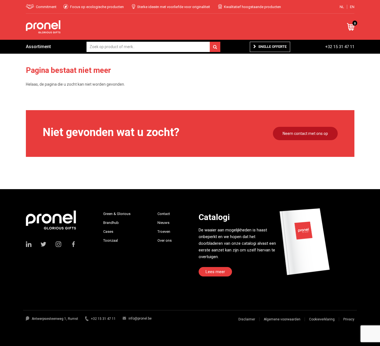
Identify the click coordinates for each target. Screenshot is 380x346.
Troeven (163, 231)
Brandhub (111, 223)
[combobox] (153, 47)
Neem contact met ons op (305, 133)
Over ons (164, 240)
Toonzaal (110, 240)
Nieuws (163, 223)
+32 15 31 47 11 (339, 46)
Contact (163, 214)
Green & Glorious (116, 214)
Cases (108, 231)
